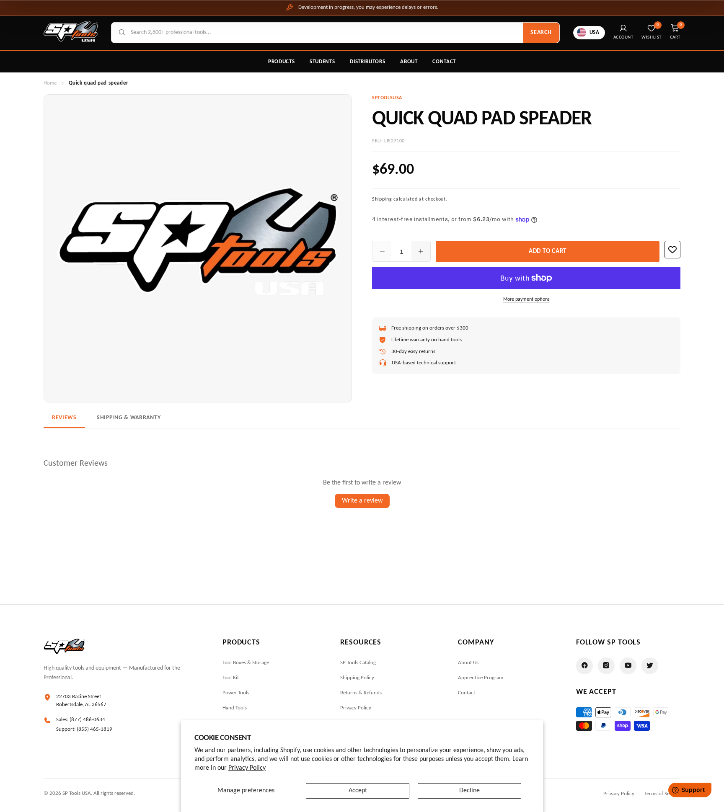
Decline (469, 790)
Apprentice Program (480, 678)
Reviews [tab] (64, 418)
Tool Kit (230, 678)
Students (322, 61)
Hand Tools (234, 708)
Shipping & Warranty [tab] (128, 418)
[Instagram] (606, 665)
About (408, 61)
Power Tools (235, 693)
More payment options (526, 299)
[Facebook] (584, 665)
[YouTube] (628, 665)
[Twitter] (649, 665)
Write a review (362, 501)
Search (540, 32)
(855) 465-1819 (94, 729)
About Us (468, 662)
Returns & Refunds (361, 693)
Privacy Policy (247, 768)
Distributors (367, 61)
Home (50, 83)
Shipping (382, 199)
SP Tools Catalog (358, 662)
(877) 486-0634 (87, 719)
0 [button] (681, 25)
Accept (358, 790)
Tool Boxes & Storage (245, 662)
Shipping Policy (357, 678)
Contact (444, 61)
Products (281, 61)
